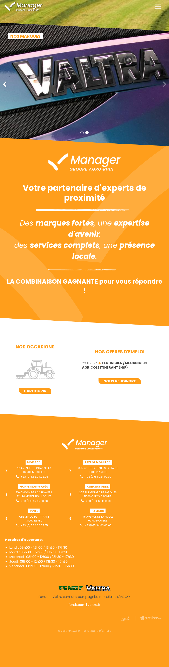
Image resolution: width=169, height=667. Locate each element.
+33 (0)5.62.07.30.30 (34, 501)
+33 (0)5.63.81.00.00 (97, 477)
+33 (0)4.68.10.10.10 (98, 501)
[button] (5, 84)
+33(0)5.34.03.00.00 (97, 525)
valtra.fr (94, 604)
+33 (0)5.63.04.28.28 (34, 477)
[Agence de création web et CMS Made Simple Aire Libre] (148, 618)
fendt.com (76, 604)
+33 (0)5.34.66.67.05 (34, 525)
